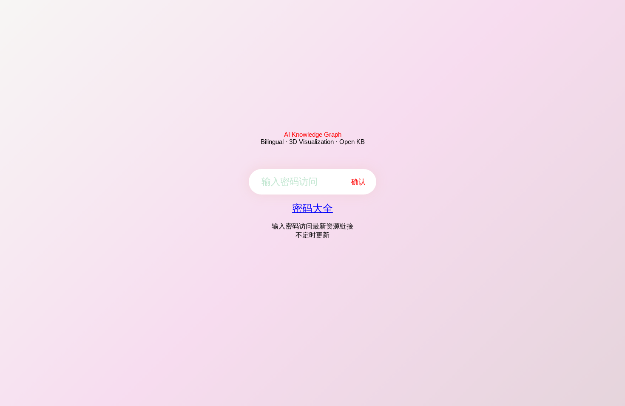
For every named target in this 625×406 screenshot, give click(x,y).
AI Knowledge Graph (312, 134)
